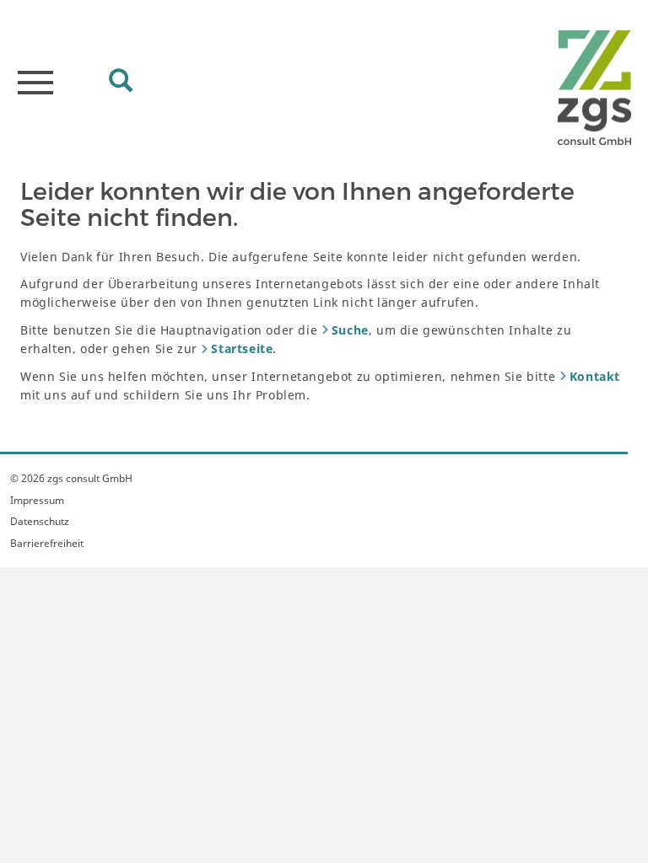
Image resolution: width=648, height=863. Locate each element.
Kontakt (595, 376)
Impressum (37, 500)
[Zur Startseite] (594, 87)
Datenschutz (39, 521)
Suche (350, 330)
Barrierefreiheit (47, 543)
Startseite (242, 348)
